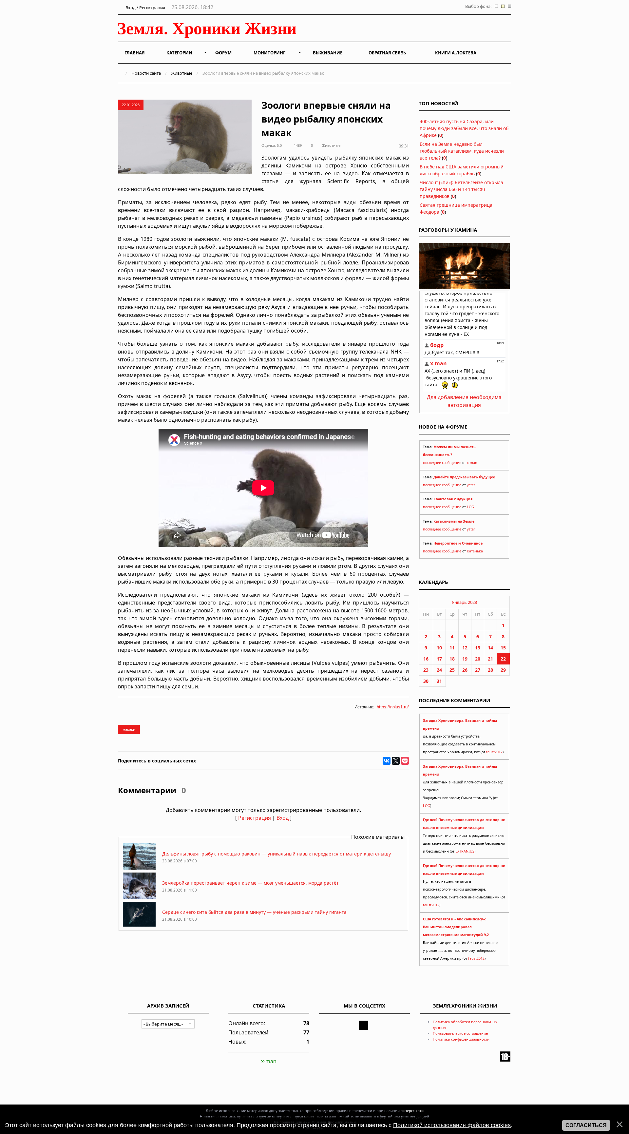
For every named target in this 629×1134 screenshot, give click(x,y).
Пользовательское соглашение (460, 1033)
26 (464, 670)
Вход (282, 817)
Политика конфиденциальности (461, 1039)
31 (439, 681)
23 (426, 670)
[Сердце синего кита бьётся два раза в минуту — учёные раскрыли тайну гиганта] (139, 926)
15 (503, 647)
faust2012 (494, 752)
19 (464, 659)
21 (490, 659)
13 (477, 647)
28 (490, 670)
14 (490, 647)
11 (452, 647)
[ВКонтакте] (387, 761)
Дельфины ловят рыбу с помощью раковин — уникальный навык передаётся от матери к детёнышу (276, 854)
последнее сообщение (442, 462)
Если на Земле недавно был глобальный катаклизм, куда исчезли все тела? (462, 151)
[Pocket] (405, 761)
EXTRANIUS (464, 851)
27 (477, 670)
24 (439, 670)
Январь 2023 (464, 602)
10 (439, 647)
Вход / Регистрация (144, 7)
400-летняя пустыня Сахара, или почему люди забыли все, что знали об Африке (464, 128)
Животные (181, 73)
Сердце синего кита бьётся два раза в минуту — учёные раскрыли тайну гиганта (254, 912)
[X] (396, 761)
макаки (129, 729)
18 (452, 659)
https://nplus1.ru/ (393, 706)
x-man (472, 462)
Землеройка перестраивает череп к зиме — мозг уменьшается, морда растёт (250, 883)
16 (426, 659)
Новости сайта (146, 73)
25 (452, 670)
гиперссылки (412, 1110)
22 (503, 659)
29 (503, 670)
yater (471, 485)
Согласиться (586, 1125)
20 (477, 659)
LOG (470, 507)
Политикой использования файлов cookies (452, 1125)
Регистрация (254, 817)
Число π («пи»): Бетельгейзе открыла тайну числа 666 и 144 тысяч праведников (461, 189)
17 (439, 659)
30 (426, 681)
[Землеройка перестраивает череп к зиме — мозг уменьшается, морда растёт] (139, 897)
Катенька (475, 551)
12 (464, 647)
